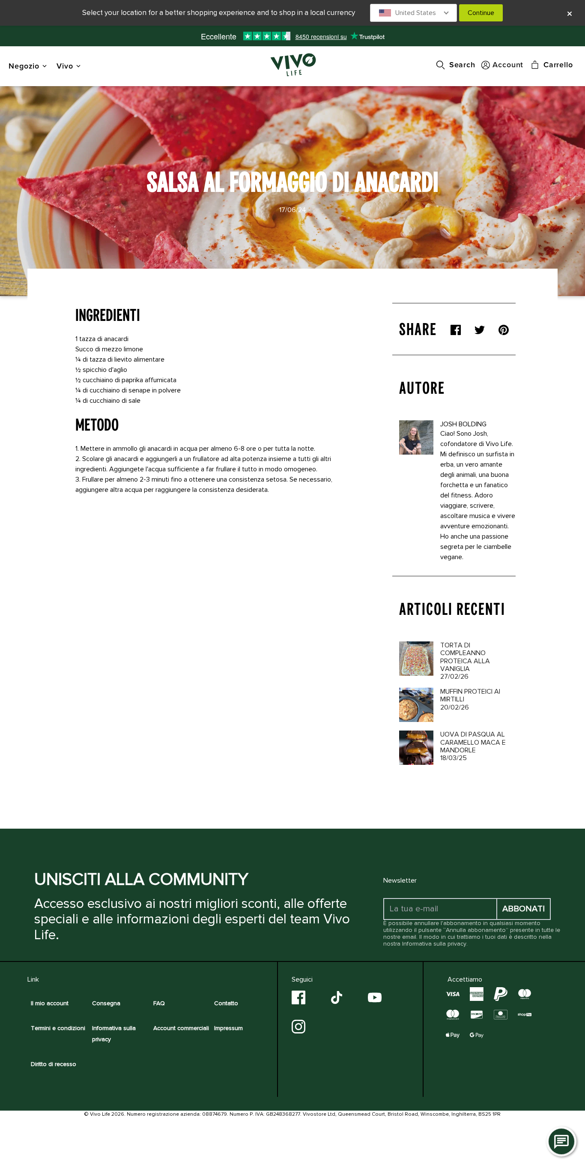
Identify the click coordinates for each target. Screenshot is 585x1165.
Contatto (226, 1003)
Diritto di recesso (53, 1064)
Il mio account (50, 1003)
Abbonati (523, 909)
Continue (481, 13)
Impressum (228, 1028)
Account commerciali (181, 1028)
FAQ (159, 1003)
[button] (413, 13)
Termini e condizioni (58, 1028)
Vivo (65, 65)
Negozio (24, 65)
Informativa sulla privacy (434, 943)
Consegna (106, 1003)
